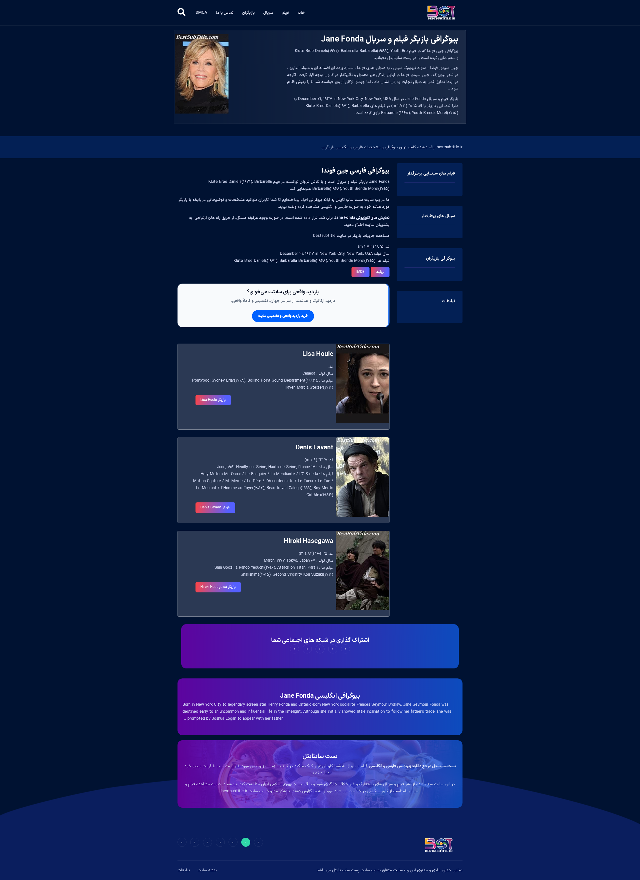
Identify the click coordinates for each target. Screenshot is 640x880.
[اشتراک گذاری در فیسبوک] (345, 648)
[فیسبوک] (258, 842)
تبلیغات (184, 870)
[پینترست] (233, 842)
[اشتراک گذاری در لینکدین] (294, 648)
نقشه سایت (207, 870)
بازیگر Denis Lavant (215, 507)
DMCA (201, 13)
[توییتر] (245, 842)
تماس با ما (225, 13)
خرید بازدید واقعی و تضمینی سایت (283, 316)
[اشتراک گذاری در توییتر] (332, 648)
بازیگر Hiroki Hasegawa (218, 587)
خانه (301, 13)
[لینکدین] (182, 842)
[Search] (182, 13)
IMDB (360, 272)
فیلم (285, 13)
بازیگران (248, 13)
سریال (268, 13)
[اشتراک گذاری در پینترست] (320, 648)
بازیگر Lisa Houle (213, 400)
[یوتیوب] (207, 842)
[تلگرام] (220, 842)
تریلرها (380, 272)
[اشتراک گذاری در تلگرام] (307, 648)
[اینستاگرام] (194, 842)
